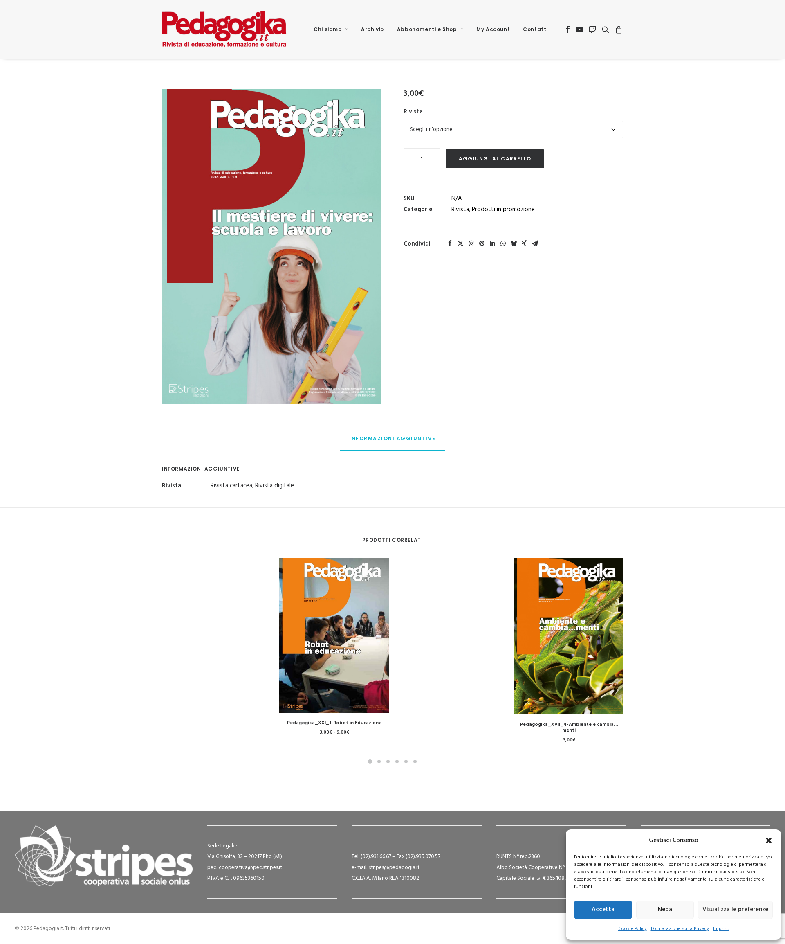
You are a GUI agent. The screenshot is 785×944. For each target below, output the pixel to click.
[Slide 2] (379, 761)
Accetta (603, 910)
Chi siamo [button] (327, 29)
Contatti (535, 29)
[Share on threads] (471, 243)
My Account (493, 29)
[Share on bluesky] (513, 243)
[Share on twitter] (460, 243)
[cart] (617, 29)
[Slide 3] (388, 761)
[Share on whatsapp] (503, 243)
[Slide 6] (414, 761)
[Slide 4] (396, 761)
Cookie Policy (632, 929)
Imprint (721, 929)
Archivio (372, 29)
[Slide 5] (405, 761)
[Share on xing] (524, 243)
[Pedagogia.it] (224, 29)
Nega (665, 910)
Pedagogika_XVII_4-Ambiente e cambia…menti (569, 727)
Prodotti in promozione (503, 209)
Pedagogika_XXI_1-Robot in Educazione (334, 723)
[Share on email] (535, 243)
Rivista (413, 112)
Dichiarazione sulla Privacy (680, 929)
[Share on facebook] (450, 243)
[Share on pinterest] (482, 243)
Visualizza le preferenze (735, 910)
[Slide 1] (370, 761)
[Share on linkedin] (492, 243)
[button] (769, 840)
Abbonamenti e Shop (427, 29)
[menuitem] (331, 29)
